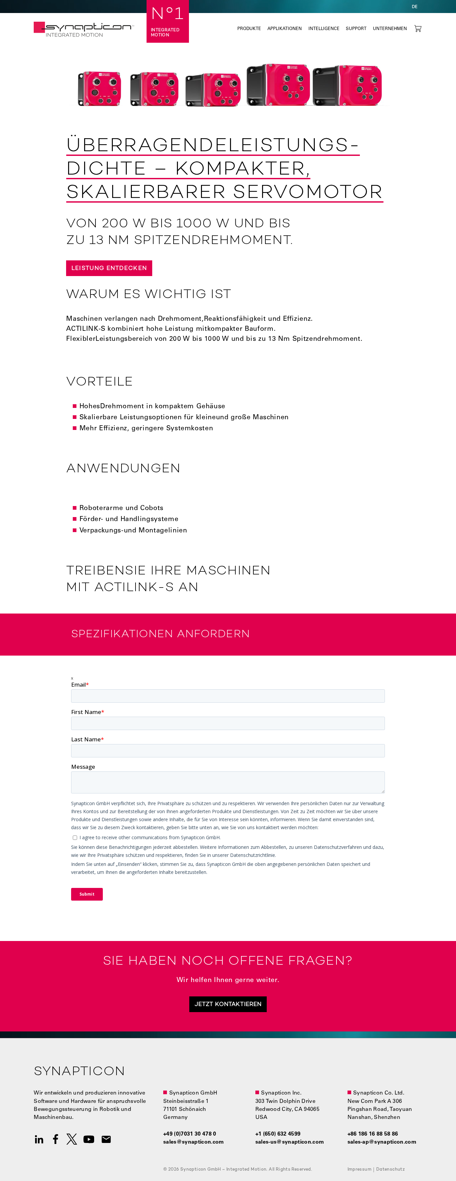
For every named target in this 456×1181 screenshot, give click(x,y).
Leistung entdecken (109, 268)
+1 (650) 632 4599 (278, 1134)
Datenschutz (390, 1169)
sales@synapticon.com (193, 1142)
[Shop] (418, 28)
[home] (84, 29)
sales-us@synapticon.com (289, 1142)
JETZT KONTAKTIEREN (228, 1004)
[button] (414, 6)
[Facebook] (55, 1139)
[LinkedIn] (39, 1139)
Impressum (360, 1169)
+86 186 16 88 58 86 (373, 1134)
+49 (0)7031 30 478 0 (189, 1134)
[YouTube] (88, 1139)
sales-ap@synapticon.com (382, 1142)
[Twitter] (71, 1139)
